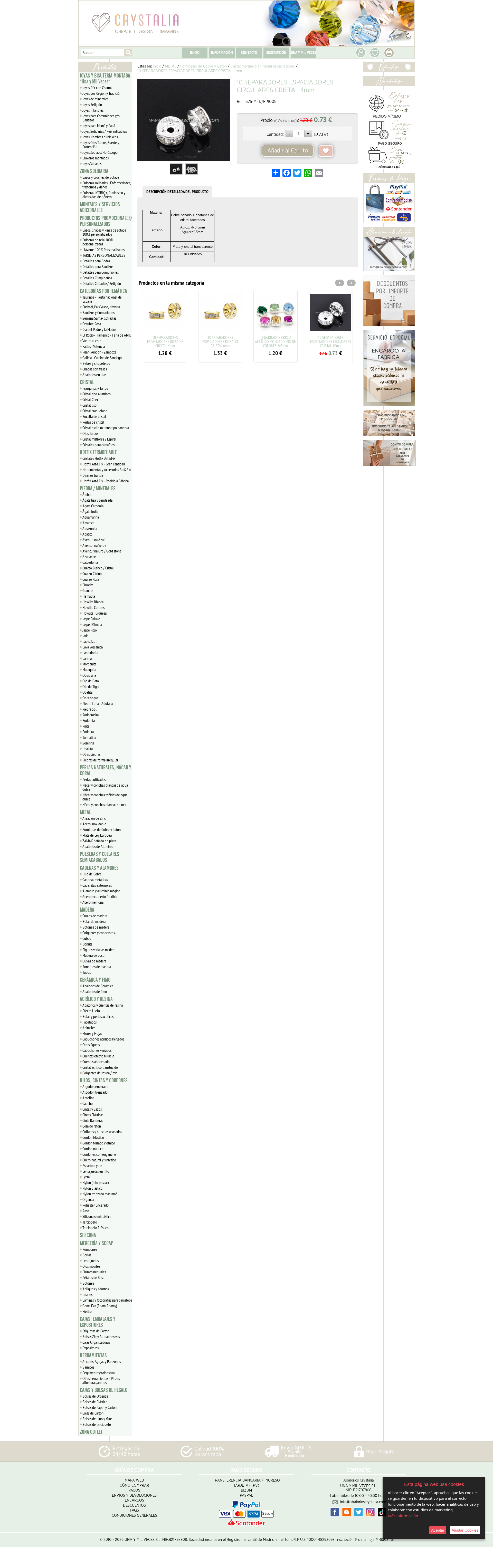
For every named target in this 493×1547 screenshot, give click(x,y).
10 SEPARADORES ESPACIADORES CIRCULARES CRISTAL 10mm (284, 341)
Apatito (87, 534)
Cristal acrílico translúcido (100, 1067)
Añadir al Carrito (287, 151)
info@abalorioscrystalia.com (363, 1502)
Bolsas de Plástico (94, 1401)
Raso (85, 1210)
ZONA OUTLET (91, 1432)
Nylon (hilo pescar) (95, 1182)
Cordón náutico (92, 1148)
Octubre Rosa (91, 323)
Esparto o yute (92, 1165)
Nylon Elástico (92, 1188)
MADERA (87, 910)
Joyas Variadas (91, 163)
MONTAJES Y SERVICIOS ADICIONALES (100, 207)
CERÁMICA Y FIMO (95, 980)
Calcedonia (90, 562)
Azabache (89, 556)
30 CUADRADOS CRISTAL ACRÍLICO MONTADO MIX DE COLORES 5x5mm (228, 341)
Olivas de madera (94, 960)
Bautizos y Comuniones (98, 312)
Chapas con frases (94, 368)
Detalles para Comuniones (100, 272)
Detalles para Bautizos (97, 266)
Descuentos (134, 1505)
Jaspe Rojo (89, 630)
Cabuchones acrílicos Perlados (103, 1039)
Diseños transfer (93, 475)
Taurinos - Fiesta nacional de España (102, 299)
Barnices (88, 1367)
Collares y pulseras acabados (102, 1131)
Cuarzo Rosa (90, 579)
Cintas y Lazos (92, 1109)
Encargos (134, 1500)
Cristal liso (89, 405)
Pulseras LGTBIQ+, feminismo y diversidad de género (103, 194)
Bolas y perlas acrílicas (97, 1016)
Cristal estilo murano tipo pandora (105, 427)
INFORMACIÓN (222, 52)
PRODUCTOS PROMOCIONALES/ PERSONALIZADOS (106, 221)
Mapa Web (134, 1480)
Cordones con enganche (99, 1154)
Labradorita (90, 652)
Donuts (87, 944)
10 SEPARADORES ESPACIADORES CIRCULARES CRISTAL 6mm (339, 341)
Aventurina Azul (93, 539)
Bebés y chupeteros (96, 363)
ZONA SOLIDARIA (94, 171)
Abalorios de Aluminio (97, 846)
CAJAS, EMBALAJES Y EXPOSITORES (97, 1322)
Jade (85, 635)
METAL (85, 812)
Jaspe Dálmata (92, 624)
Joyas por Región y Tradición (101, 93)
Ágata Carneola (92, 505)
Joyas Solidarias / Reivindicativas (104, 131)
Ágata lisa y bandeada (97, 500)
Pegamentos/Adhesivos (98, 1372)
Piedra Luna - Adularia (97, 703)
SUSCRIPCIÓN (276, 52)
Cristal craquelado (94, 410)
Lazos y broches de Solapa (100, 177)
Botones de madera (95, 927)
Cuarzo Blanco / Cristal (98, 567)
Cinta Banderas (92, 1120)
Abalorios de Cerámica (97, 985)
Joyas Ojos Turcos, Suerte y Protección (100, 144)
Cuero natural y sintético (99, 1159)
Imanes (87, 1294)
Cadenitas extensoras (97, 885)
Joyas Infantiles (92, 110)
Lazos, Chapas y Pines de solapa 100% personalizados (104, 232)
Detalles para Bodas (96, 260)
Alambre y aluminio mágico (101, 890)
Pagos (134, 1490)
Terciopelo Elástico (95, 1227)
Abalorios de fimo (94, 991)
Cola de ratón (91, 1126)
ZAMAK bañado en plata (99, 840)
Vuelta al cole (91, 340)
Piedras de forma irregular (100, 759)
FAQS (134, 1510)
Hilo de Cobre (92, 873)
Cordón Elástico (93, 1137)
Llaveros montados (95, 157)
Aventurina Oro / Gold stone (101, 550)
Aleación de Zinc (94, 818)
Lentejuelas (90, 1260)
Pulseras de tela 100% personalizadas (97, 241)
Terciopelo (89, 1222)
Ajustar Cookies (465, 1530)
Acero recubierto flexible (100, 896)
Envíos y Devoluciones (134, 1495)
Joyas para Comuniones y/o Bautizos (101, 117)
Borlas (86, 1254)
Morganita (89, 663)
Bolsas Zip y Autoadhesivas (101, 1336)
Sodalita (88, 731)
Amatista (88, 522)
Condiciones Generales (134, 1515)
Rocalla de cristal (94, 416)
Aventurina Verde (94, 545)
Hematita (88, 596)
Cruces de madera (94, 915)
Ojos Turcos (90, 433)
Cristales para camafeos (98, 444)
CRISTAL (87, 382)
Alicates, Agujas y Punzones (101, 1361)
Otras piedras (91, 754)
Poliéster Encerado (95, 1205)
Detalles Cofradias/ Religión (101, 283)
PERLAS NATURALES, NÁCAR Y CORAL (105, 770)
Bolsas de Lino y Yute (97, 1418)
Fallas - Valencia (93, 346)
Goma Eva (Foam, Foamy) (99, 1305)
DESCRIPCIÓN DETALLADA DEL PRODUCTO (177, 191)
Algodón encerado (95, 1086)
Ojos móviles (91, 1266)
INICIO (195, 52)
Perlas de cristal (93, 422)
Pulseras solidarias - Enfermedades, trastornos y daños (106, 184)
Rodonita (88, 720)
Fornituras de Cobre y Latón (101, 829)
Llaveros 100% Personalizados (103, 249)
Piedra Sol (89, 709)
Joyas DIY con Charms (97, 87)
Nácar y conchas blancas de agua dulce (105, 787)
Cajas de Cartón (92, 1413)
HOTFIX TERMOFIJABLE (98, 452)
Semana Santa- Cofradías (99, 318)
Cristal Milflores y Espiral (99, 439)
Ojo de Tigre (91, 686)
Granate (87, 590)
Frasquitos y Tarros (95, 388)
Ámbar (86, 494)
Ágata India (90, 511)
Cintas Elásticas (92, 1114)
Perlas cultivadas (94, 779)
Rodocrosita (90, 714)
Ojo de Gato (90, 680)
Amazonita (89, 528)
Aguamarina (90, 517)
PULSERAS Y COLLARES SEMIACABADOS (99, 857)
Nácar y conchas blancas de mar (104, 804)
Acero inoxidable (94, 823)
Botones (88, 1283)
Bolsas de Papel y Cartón (99, 1407)
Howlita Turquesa (94, 613)
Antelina (88, 1097)
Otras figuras (91, 1044)
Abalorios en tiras (94, 374)
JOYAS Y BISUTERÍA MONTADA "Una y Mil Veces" (105, 78)
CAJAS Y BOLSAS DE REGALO (103, 1390)
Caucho (87, 1103)
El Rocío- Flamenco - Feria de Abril (106, 335)
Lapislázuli (89, 641)
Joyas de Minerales (95, 98)
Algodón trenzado (95, 1092)
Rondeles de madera (96, 966)
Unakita (87, 748)
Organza (88, 1199)
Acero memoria (92, 902)
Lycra (86, 1176)
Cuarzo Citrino (92, 573)
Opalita (87, 692)
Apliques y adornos (95, 1288)
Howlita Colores (93, 607)
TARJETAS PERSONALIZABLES (103, 255)
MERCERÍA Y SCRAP (96, 1243)
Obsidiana (89, 675)
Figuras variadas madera (98, 949)
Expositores (90, 1347)
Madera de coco (93, 955)
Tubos (86, 972)
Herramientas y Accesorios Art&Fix (106, 469)
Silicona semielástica (96, 1216)
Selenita (88, 743)
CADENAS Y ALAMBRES (99, 868)
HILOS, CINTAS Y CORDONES (104, 1080)
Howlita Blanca (92, 601)
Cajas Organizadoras (96, 1342)
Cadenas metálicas (95, 879)
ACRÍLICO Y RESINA (96, 999)
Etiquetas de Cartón (95, 1330)
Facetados (89, 1022)
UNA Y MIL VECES (303, 52)
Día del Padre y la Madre (99, 329)
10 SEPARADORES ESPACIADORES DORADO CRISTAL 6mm (174, 341)
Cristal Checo (91, 399)
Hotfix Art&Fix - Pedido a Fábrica (105, 480)
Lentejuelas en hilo (95, 1171)
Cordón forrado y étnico (98, 1142)
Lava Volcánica (92, 647)
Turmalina (89, 737)
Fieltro (87, 1311)
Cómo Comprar (134, 1485)
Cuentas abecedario (96, 1061)
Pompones (89, 1249)
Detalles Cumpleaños (97, 277)
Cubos (86, 938)
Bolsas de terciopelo (96, 1424)
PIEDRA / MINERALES (98, 488)
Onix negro (90, 697)
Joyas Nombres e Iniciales (100, 136)
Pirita (85, 726)
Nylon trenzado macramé (99, 1193)
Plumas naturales (94, 1271)
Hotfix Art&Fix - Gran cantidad (103, 463)
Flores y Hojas (92, 1033)
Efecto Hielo (91, 1010)
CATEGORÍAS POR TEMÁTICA (103, 291)
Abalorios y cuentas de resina (102, 1005)
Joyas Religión (92, 104)
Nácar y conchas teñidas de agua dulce (104, 796)
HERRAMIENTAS (93, 1355)
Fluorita (87, 584)
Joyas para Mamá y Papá (98, 125)
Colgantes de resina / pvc (99, 1072)
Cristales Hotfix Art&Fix (99, 458)
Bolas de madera (94, 921)
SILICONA (88, 1235)
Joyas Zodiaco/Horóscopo (100, 152)
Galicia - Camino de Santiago (102, 357)
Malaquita (89, 669)
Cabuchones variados (96, 1050)
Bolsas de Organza (95, 1396)
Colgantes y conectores (98, 932)
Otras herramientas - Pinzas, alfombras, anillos (101, 1380)
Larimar (87, 658)
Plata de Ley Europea (97, 835)
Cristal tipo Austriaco (96, 393)
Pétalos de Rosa (93, 1277)
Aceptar (437, 1530)
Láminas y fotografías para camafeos (107, 1300)
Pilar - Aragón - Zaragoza (99, 352)
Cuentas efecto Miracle (98, 1055)
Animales (88, 1027)
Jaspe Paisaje (91, 618)
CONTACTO (249, 52)
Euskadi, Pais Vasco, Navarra (101, 306)
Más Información (403, 1515)
